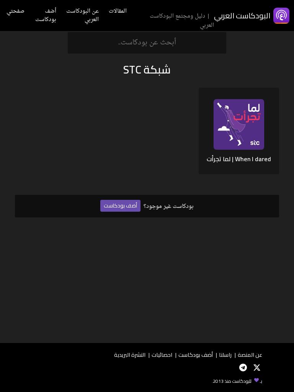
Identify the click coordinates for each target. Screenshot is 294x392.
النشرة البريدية (129, 355)
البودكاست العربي (242, 15)
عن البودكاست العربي (82, 15)
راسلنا (225, 355)
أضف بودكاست (45, 15)
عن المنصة (250, 355)
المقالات (118, 11)
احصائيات (162, 355)
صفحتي (15, 11)
